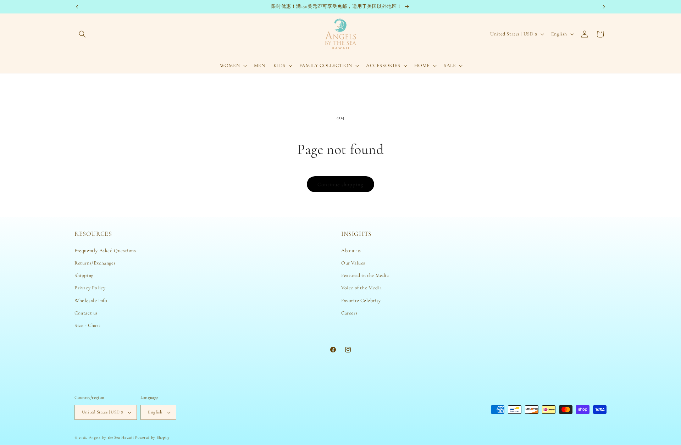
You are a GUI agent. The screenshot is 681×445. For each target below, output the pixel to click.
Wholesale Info (90, 300)
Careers (349, 313)
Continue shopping (340, 184)
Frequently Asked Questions (105, 250)
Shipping (84, 275)
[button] (82, 34)
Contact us (86, 313)
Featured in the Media (365, 275)
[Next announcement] (604, 6)
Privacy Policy (89, 288)
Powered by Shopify (152, 437)
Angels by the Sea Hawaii (112, 437)
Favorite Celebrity (361, 300)
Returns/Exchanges (95, 263)
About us (351, 250)
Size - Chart (87, 325)
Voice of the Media (361, 288)
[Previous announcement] (77, 6)
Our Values (353, 263)
